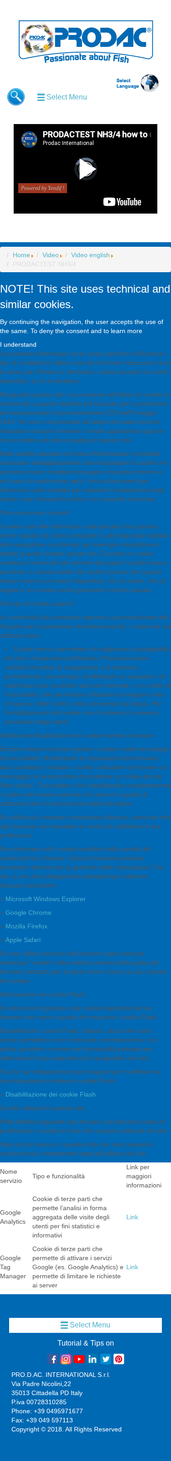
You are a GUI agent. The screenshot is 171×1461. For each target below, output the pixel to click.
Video (50, 255)
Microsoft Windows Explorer (45, 899)
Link (132, 1217)
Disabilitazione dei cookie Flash (50, 1094)
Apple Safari (23, 939)
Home (21, 255)
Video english (90, 255)
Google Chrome (28, 912)
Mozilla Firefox (26, 926)
